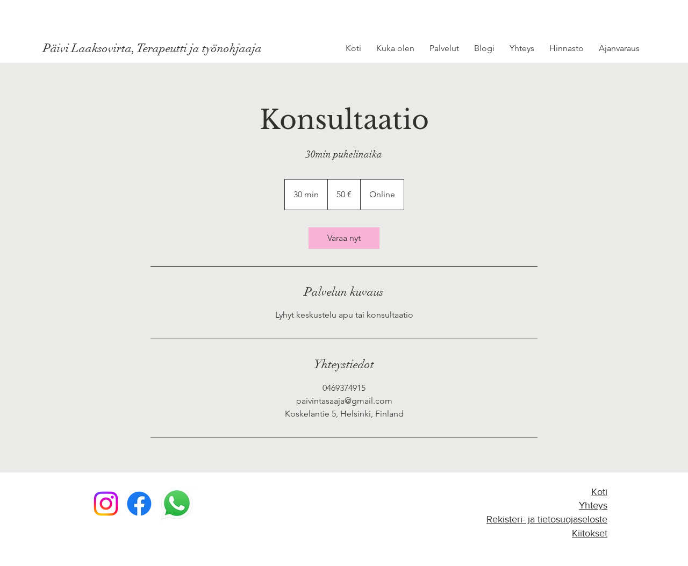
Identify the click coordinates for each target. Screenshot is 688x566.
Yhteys (593, 505)
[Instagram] (106, 504)
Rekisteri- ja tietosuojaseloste (546, 519)
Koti (599, 491)
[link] (344, 238)
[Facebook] (139, 504)
